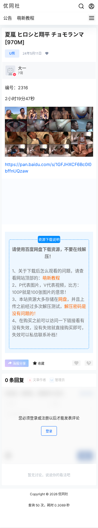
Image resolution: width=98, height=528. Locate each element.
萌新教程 (25, 18)
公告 (7, 18)
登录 (49, 431)
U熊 (12, 53)
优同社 (62, 494)
